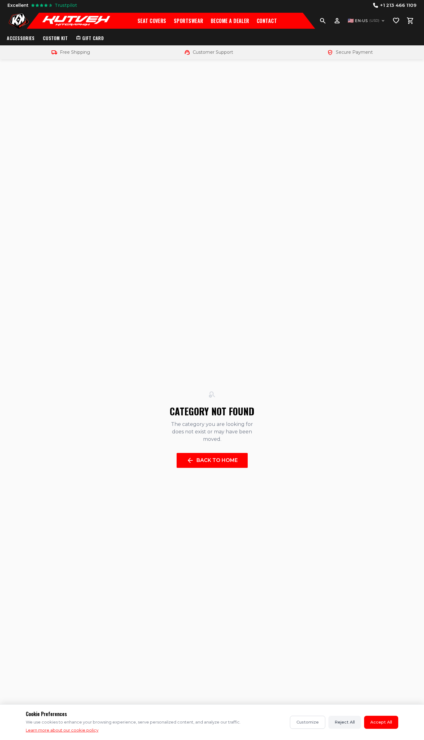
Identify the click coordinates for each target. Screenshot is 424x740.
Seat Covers (152, 21)
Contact (267, 21)
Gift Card (90, 38)
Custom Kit (55, 38)
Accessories (20, 38)
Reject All (345, 721)
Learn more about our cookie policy (62, 730)
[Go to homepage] (18, 21)
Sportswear (188, 21)
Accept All (381, 721)
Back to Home (212, 460)
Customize (307, 721)
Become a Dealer (230, 21)
